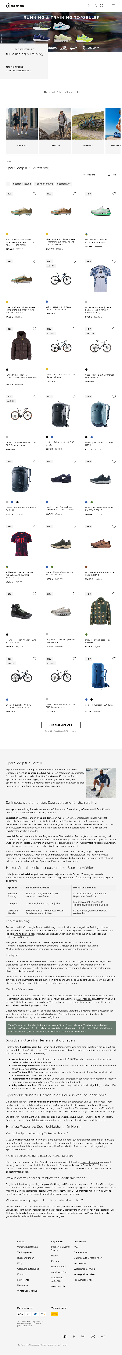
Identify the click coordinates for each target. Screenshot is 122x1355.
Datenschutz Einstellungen (88, 1258)
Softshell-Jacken (34, 910)
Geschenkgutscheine (28, 1269)
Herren (9, 161)
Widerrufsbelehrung (84, 1269)
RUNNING (22, 145)
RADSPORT (88, 145)
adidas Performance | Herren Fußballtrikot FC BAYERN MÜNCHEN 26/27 (19, 575)
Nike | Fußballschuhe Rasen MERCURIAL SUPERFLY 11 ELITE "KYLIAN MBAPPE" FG (20, 242)
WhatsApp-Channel (27, 1291)
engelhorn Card (59, 1272)
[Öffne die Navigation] (113, 6)
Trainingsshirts (33, 893)
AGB (76, 1247)
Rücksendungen (25, 1258)
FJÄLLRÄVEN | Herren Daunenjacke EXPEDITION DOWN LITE (21, 377)
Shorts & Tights (50, 893)
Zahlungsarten (24, 1252)
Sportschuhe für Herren (73, 1108)
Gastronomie (58, 1286)
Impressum (80, 1263)
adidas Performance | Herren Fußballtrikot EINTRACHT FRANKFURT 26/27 (98, 310)
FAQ (19, 1263)
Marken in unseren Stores (60, 1249)
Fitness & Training (43, 1120)
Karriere (55, 1261)
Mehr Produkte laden (61, 725)
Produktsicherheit (83, 1280)
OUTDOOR (55, 145)
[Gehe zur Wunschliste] (101, 6)
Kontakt (21, 1274)
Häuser (54, 1255)
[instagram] (83, 1336)
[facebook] (74, 1336)
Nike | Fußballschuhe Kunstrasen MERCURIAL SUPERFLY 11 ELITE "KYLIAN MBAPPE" (61, 242)
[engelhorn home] (15, 6)
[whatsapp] (103, 1336)
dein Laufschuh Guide (18, 71)
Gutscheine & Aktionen (58, 1279)
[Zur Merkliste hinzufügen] (34, 194)
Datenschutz (80, 1252)
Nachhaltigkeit (59, 1266)
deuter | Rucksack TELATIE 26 (99, 705)
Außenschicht (84, 999)
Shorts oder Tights (24, 934)
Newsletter (23, 1285)
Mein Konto (23, 1280)
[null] (21, 211)
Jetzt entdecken (15, 67)
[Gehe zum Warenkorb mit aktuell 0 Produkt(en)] (107, 6)
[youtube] (93, 1336)
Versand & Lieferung (27, 1247)
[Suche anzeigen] (89, 6)
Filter (113, 175)
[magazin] (64, 1336)
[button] (95, 6)
